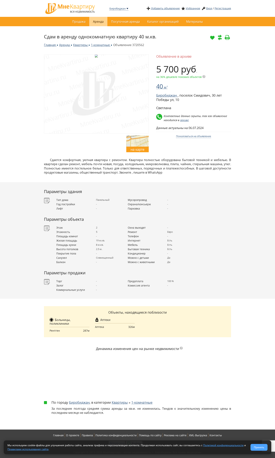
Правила (87, 435)
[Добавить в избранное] (212, 37)
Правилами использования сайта (27, 449)
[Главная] (70, 8)
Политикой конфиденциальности (223, 445)
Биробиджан (117, 8)
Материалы (194, 21)
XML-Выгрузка (198, 435)
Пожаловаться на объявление (193, 136)
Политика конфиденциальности (116, 435)
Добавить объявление (165, 8)
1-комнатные (141, 402)
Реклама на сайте (175, 435)
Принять (259, 447)
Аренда (98, 21)
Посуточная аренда (125, 21)
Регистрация (223, 8)
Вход (209, 8)
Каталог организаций (163, 21)
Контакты (216, 435)
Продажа (78, 21)
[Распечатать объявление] (227, 37)
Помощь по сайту (150, 435)
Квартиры (120, 402)
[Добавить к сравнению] (220, 37)
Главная (58, 435)
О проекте (72, 435)
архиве (184, 120)
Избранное (193, 8)
